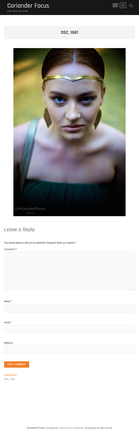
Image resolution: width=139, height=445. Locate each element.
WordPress (79, 428)
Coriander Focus (28, 6)
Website (8, 343)
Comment (10, 249)
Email (8, 322)
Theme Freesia (65, 428)
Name (8, 301)
